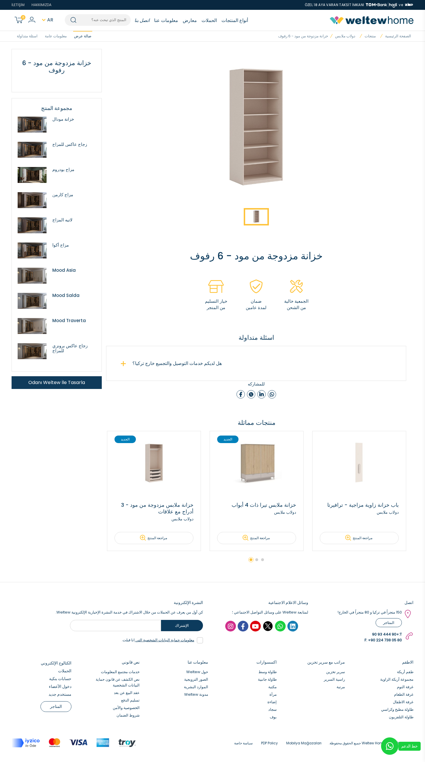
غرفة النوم (405, 687)
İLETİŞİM (18, 4)
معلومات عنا (166, 20)
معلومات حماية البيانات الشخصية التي (164, 640)
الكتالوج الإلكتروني (56, 663)
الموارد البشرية (196, 687)
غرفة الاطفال (403, 702)
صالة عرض (82, 36)
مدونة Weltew (196, 694)
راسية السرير (334, 679)
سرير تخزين (335, 672)
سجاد (272, 709)
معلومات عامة (56, 36)
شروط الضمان (128, 715)
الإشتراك (182, 625)
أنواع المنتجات (234, 20)
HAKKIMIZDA (41, 4)
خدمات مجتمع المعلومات (120, 672)
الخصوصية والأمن (126, 707)
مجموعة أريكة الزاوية (396, 679)
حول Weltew (197, 672)
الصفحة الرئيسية (398, 36)
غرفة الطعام (403, 694)
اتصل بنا (141, 20)
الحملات (209, 20)
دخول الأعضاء (60, 686)
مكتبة (272, 687)
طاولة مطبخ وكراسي (397, 709)
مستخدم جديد (60, 694)
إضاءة (272, 702)
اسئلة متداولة (27, 36)
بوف (273, 717)
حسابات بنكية (60, 679)
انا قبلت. (158, 640)
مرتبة (341, 687)
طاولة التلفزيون (401, 717)
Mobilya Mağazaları (303, 743)
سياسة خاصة (243, 743)
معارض (190, 20)
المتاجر (388, 622)
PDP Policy (269, 743)
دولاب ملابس (345, 36)
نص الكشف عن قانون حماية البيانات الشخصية (118, 682)
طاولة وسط (267, 672)
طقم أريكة (405, 672)
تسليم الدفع (130, 700)
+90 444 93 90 (385, 634)
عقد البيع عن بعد (127, 692)
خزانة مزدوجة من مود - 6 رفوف (303, 36)
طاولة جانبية (267, 679)
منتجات (370, 36)
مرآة (273, 694)
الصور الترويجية (196, 679)
